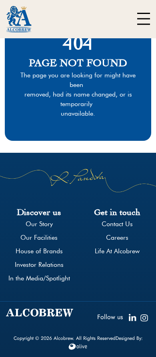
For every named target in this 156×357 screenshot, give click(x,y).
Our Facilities (39, 237)
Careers (117, 237)
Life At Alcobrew (117, 251)
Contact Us (117, 224)
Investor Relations (39, 264)
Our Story (39, 224)
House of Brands (39, 251)
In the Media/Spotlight (39, 278)
